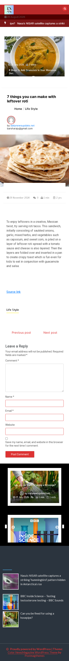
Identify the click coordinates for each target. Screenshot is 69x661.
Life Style (12, 310)
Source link (13, 292)
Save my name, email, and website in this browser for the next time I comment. (34, 444)
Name (9, 396)
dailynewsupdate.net (22, 125)
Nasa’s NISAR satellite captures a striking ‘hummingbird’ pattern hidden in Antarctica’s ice (43, 580)
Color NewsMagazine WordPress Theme (33, 652)
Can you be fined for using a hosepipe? (35, 485)
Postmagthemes (35, 655)
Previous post (21, 332)
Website (10, 424)
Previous (5, 526)
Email (9, 410)
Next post (50, 332)
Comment (12, 360)
